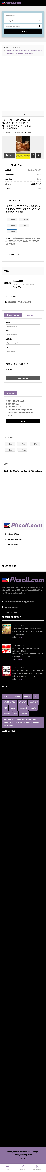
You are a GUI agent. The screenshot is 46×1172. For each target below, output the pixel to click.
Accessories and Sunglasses (12, 750)
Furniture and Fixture (10, 927)
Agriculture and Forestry (11, 765)
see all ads (17, 287)
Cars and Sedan (8, 847)
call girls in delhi (9, 702)
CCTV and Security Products (13, 856)
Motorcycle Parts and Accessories (15, 1012)
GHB (5, 708)
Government (7, 930)
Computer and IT (8, 873)
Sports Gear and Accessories (13, 1109)
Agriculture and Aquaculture (13, 762)
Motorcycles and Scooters (12, 1015)
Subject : (9, 339)
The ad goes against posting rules (20, 412)
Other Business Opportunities (13, 1041)
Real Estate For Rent (10, 1072)
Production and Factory (11, 1064)
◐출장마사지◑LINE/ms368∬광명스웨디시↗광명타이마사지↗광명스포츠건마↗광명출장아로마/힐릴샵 (22, 241)
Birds (4, 810)
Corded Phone (7, 887)
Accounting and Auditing (12, 756)
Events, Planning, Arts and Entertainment (18, 918)
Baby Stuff (6, 793)
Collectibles (6, 867)
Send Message (23, 378)
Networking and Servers (11, 1027)
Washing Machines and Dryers (14, 1140)
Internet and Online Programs (14, 964)
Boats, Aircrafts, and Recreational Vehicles (18, 816)
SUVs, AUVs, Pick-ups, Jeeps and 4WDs (17, 1112)
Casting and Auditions (10, 850)
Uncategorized (7, 1129)
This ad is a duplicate (16, 407)
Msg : (7, 347)
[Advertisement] (23, 83)
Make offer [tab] (29, 315)
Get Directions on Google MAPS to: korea (26, 471)
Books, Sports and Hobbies (12, 824)
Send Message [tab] (14, 315)
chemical (22, 702)
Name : (8, 322)
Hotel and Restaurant (10, 947)
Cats (3, 853)
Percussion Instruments (11, 1052)
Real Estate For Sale (9, 1075)
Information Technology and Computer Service (20, 958)
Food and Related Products (12, 921)
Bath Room (6, 802)
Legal (4, 978)
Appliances (6, 770)
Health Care (18, 48)
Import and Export (9, 955)
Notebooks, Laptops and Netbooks (15, 1032)
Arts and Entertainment (11, 779)
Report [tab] (12, 393)
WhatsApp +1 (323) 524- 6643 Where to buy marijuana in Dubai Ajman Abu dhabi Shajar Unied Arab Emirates (21, 722)
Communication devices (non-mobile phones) (19, 870)
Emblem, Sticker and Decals (13, 907)
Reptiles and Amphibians (12, 1083)
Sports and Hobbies (9, 1106)
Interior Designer (8, 961)
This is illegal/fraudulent (17, 401)
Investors (5, 967)
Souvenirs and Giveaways (12, 1103)
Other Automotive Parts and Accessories (18, 1038)
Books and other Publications (13, 822)
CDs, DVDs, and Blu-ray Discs (13, 859)
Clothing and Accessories (11, 864)
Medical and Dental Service (12, 1001)
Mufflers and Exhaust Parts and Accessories (19, 1018)
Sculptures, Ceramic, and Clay (13, 1089)
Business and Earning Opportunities (16, 833)
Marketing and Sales (10, 992)
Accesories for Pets (9, 742)
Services (9, 48)
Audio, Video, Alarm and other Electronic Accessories (23, 785)
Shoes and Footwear (10, 1098)
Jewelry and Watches (10, 970)
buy (36, 696)
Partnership (6, 1046)
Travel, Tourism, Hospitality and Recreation (19, 1126)
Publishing (6, 1066)
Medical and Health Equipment (14, 1004)
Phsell (29, 1154)
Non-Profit (6, 1029)
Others (4, 1044)
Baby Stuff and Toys (9, 796)
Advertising (6, 759)
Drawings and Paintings (11, 901)
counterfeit (34, 702)
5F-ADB (6, 696)
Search (24, 31)
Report (23, 421)
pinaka (33, 708)
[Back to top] (38, 1157)
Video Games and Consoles (12, 1138)
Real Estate (6, 1069)
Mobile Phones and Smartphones (15, 1007)
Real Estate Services (9, 1078)
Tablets (4, 1115)
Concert (5, 879)
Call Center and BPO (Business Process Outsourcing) (22, 836)
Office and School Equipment (13, 1035)
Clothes (5, 861)
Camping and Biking (10, 839)
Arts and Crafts (8, 776)
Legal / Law (6, 981)
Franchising (6, 924)
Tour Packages (7, 1120)
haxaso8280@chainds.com (19, 302)
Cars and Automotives (10, 844)
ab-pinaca (16, 696)
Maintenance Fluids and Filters (14, 987)
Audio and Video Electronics (13, 782)
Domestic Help (7, 898)
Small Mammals (8, 1101)
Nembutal (23, 708)
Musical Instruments (10, 1021)
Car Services (6, 842)
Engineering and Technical (12, 916)
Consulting (6, 881)
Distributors (6, 893)
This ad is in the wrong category (20, 410)
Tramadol (24, 714)
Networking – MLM (9, 1024)
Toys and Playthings (9, 1123)
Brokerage (6, 827)
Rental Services (8, 1081)
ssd (15, 714)
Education (6, 904)
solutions (7, 714)
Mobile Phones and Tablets (12, 1009)
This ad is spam (13, 404)
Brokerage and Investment (12, 830)
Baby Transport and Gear (12, 799)
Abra (30, 132)
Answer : (9, 369)
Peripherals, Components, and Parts (16, 1055)
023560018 (36, 184)
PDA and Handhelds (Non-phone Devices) (18, 1049)
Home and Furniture (10, 935)
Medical (5, 998)
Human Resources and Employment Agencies (20, 953)
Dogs (4, 896)
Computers (6, 876)
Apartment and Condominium (14, 768)
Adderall (27, 696)
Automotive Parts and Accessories (15, 787)
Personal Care (7, 1058)
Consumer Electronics (10, 884)
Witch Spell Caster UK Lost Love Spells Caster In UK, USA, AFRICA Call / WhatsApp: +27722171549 (28, 631)
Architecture (7, 773)
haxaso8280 (18, 281)
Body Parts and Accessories (12, 819)
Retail (4, 1086)
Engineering (6, 913)
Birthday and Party (9, 813)
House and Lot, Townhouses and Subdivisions (19, 950)
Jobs (3, 972)
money (13, 708)
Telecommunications (10, 1118)
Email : (8, 331)
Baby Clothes (7, 790)
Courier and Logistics (10, 890)
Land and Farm (8, 975)
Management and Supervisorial (14, 990)
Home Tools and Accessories (13, 938)
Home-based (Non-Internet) (13, 944)
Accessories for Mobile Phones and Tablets (18, 753)
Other (10, 415)
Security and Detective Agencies (14, 1092)
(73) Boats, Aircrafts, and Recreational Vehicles (20, 739)
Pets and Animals (8, 1061)
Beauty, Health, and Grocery (13, 805)
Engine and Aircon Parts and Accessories (18, 910)
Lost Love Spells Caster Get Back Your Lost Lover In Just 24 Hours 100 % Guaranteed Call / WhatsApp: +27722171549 (28, 673)
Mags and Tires (8, 984)
